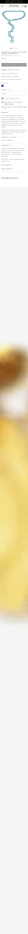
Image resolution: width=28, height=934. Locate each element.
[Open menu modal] (2, 5)
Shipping (4, 70)
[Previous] (2, 2)
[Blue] (2, 86)
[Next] (25, 2)
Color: (4, 83)
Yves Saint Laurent (6, 55)
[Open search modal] (22, 5)
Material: (6, 90)
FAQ (20, 107)
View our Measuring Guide (13, 103)
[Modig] (14, 6)
